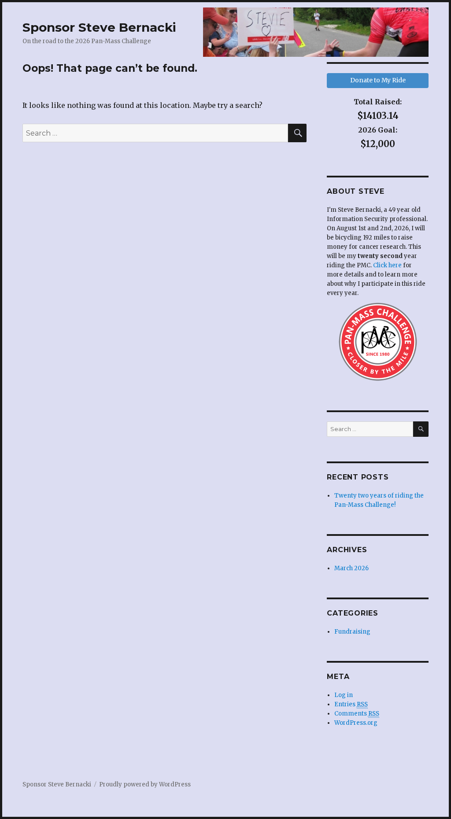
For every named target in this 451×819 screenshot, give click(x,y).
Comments (356, 713)
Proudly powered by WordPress (145, 784)
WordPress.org (355, 723)
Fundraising (352, 631)
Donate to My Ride (378, 80)
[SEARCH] (421, 429)
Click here (387, 265)
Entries (351, 704)
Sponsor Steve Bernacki (99, 27)
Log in (343, 695)
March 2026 (351, 568)
